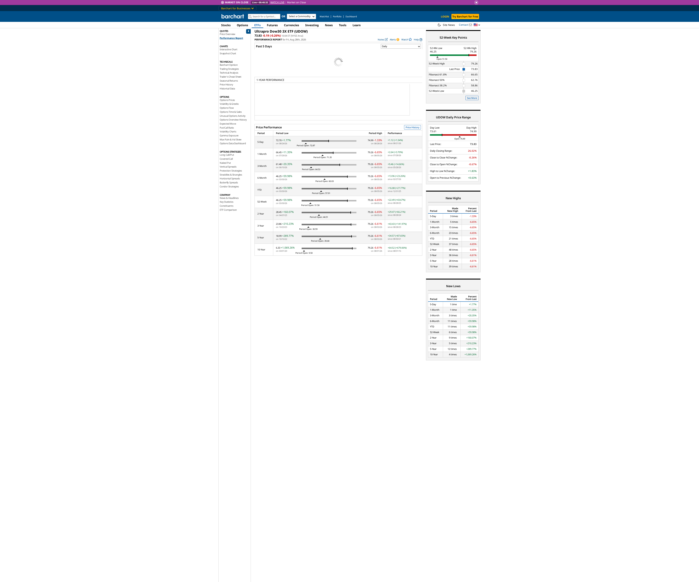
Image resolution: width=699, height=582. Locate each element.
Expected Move (228, 123)
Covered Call (226, 158)
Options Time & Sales (231, 111)
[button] (477, 25)
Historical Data (227, 88)
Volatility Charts (228, 131)
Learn (357, 25)
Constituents (226, 205)
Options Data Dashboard (233, 143)
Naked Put (225, 162)
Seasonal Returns (229, 80)
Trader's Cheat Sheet (230, 76)
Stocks (226, 25)
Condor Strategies (229, 186)
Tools (342, 25)
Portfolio (337, 16)
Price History (226, 84)
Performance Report (231, 38)
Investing (312, 25)
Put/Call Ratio (227, 127)
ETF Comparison (228, 209)
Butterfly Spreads (229, 182)
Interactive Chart (228, 49)
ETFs (257, 25)
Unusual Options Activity (233, 115)
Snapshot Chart (228, 53)
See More (472, 98)
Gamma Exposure (229, 135)
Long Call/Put (227, 154)
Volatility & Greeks (229, 103)
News (329, 25)
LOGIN (445, 16)
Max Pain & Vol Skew (230, 139)
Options (242, 25)
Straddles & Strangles (231, 174)
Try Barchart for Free (465, 16)
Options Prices (227, 100)
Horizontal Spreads (230, 178)
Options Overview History (233, 119)
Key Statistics (226, 201)
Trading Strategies (229, 68)
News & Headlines (229, 198)
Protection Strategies (231, 170)
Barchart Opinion (229, 64)
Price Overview (227, 34)
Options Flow (227, 107)
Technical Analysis (229, 72)
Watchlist (324, 16)
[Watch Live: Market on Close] (349, 2)
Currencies (291, 25)
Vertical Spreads (228, 166)
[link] (418, 39)
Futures (272, 25)
